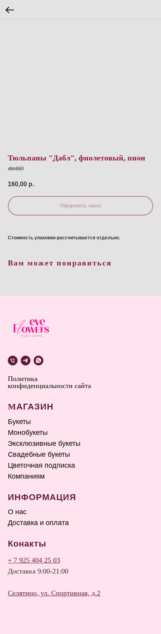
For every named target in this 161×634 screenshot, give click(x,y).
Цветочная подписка (41, 465)
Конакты (27, 544)
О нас (17, 512)
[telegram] (25, 360)
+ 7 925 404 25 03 (34, 560)
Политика (23, 379)
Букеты (19, 422)
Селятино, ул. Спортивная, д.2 (54, 593)
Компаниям (26, 476)
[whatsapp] (38, 360)
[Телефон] (13, 360)
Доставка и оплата (38, 523)
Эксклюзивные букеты (44, 443)
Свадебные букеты (39, 454)
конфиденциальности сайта (49, 386)
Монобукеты (28, 432)
